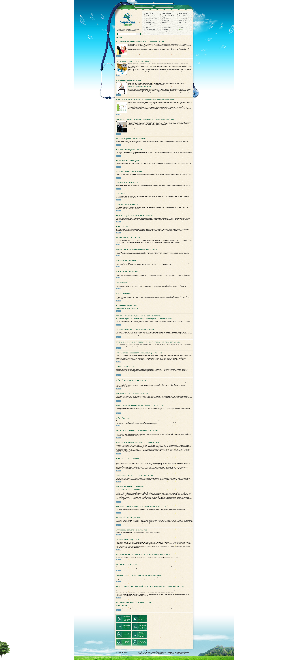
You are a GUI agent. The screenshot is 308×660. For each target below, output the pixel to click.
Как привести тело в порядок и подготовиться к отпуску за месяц (143, 554)
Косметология (165, 20)
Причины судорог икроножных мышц (131, 139)
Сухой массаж (122, 282)
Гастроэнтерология (151, 25)
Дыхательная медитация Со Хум (129, 150)
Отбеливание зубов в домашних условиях (142, 634)
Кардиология (165, 17)
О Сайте (154, 5)
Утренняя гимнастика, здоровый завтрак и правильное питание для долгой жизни (150, 586)
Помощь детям (126, 642)
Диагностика (149, 31)
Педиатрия (165, 32)
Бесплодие (148, 20)
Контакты (161, 5)
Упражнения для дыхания (126, 305)
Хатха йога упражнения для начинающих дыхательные (139, 353)
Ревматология (182, 20)
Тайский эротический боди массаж (131, 486)
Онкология (165, 29)
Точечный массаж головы (127, 271)
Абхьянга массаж (123, 293)
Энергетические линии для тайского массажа (135, 475)
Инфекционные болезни (168, 15)
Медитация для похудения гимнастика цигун (134, 216)
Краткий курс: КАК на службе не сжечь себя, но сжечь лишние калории (145, 119)
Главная (146, 5)
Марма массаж (122, 226)
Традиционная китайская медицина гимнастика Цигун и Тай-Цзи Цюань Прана (148, 342)
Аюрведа (148, 17)
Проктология (181, 15)
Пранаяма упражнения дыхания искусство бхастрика (138, 316)
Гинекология (149, 27)
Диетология (149, 32)
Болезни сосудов (150, 22)
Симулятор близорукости (142, 642)
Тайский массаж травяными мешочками (133, 393)
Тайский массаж (123, 418)
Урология (180, 27)
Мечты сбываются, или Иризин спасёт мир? (134, 61)
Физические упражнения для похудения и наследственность (141, 507)
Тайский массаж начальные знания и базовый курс (137, 430)
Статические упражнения (126, 564)
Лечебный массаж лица (126, 260)
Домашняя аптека (166, 13)
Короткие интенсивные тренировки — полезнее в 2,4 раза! (140, 41)
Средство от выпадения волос (142, 627)
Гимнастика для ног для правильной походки (135, 330)
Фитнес (180, 29)
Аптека (147, 15)
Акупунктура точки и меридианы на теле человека (136, 249)
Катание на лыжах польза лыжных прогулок (134, 602)
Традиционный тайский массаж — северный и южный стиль (141, 406)
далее (118, 56)
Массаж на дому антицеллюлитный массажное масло (138, 575)
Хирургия (180, 31)
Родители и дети (182, 22)
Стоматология (182, 24)
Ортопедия (165, 31)
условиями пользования (173, 653)
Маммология (165, 22)
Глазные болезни (150, 29)
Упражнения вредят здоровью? (129, 80)
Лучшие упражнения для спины (129, 237)
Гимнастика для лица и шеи (127, 539)
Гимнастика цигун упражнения (129, 172)
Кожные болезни (166, 18)
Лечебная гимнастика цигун (127, 161)
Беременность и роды (151, 18)
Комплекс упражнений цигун (128, 205)
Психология (181, 17)
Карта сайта (183, 653)
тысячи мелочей (182, 25)
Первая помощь (182, 13)
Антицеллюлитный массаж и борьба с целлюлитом (137, 442)
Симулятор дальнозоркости (142, 619)
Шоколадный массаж (125, 366)
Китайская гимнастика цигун (128, 183)
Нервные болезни (166, 27)
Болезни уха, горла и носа (152, 24)
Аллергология (149, 13)
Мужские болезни (166, 24)
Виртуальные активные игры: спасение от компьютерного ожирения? (145, 100)
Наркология (165, 25)
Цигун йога (120, 194)
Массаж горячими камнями (127, 459)
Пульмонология (182, 18)
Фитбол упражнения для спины (129, 518)
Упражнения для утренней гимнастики (132, 530)
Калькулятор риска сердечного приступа (126, 618)
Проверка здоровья (126, 634)
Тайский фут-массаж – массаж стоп (131, 380)
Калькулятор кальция (126, 626)
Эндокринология (182, 32)
